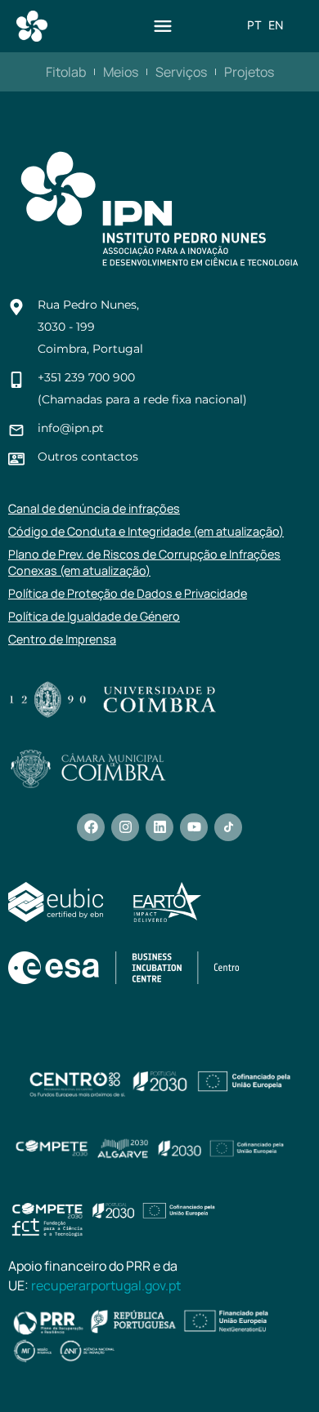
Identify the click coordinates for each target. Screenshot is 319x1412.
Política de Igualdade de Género (94, 616)
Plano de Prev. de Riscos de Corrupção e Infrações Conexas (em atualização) (144, 562)
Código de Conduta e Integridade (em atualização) (146, 531)
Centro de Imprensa (62, 639)
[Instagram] (125, 827)
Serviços (181, 72)
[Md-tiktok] (228, 827)
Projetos (249, 72)
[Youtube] (194, 827)
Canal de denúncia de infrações (94, 508)
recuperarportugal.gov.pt (106, 1285)
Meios (120, 72)
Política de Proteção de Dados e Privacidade (127, 593)
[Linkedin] (159, 827)
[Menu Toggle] (162, 26)
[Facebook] (91, 827)
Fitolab (66, 72)
